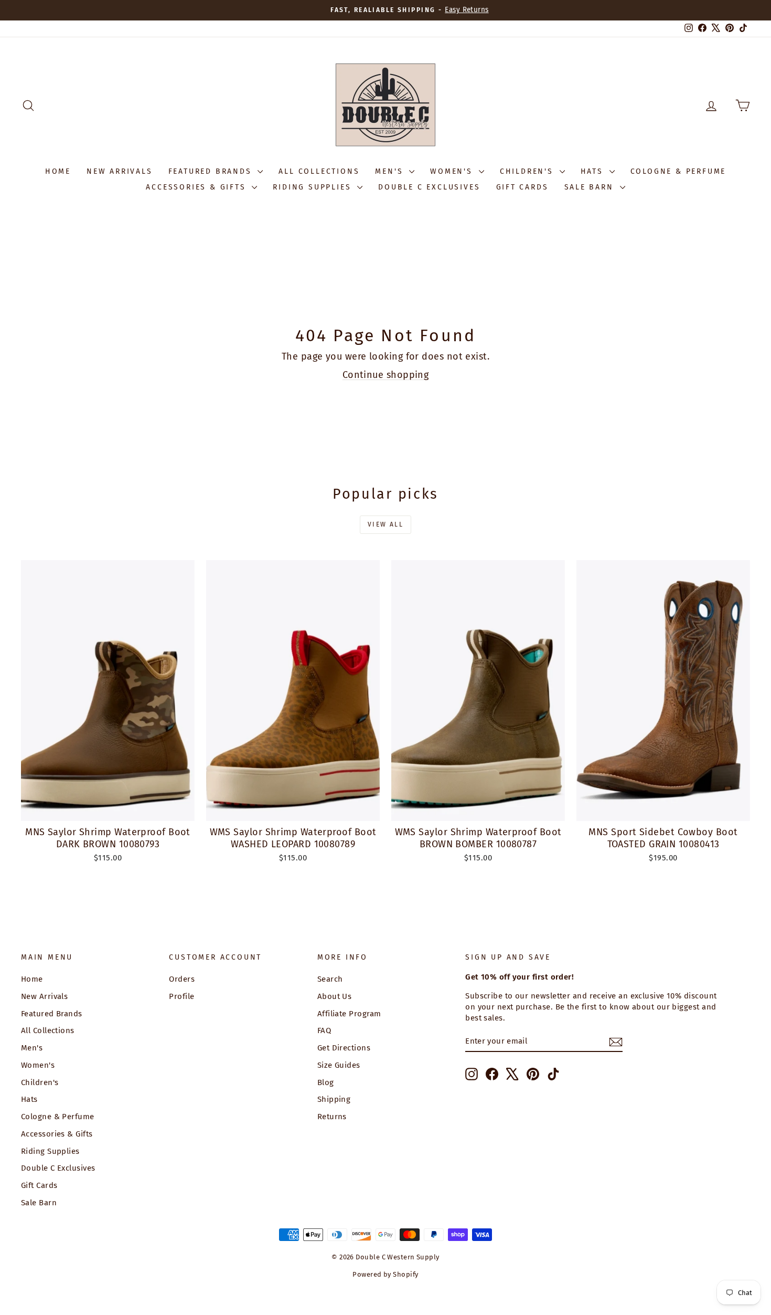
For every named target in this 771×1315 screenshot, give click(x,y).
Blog (325, 1082)
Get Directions (343, 1048)
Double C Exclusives (429, 187)
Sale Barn (590, 187)
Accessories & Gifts (197, 187)
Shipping (334, 1099)
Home (58, 171)
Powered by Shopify (385, 1274)
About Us (334, 996)
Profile (181, 996)
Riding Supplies (314, 187)
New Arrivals (120, 171)
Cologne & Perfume (678, 171)
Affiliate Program (349, 1013)
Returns (332, 1116)
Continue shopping (385, 375)
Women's (453, 171)
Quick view (108, 809)
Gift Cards (522, 187)
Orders (182, 979)
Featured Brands (211, 171)
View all (385, 524)
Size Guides (338, 1065)
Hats (594, 171)
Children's (528, 171)
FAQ (324, 1030)
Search (330, 979)
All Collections (319, 171)
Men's (390, 171)
